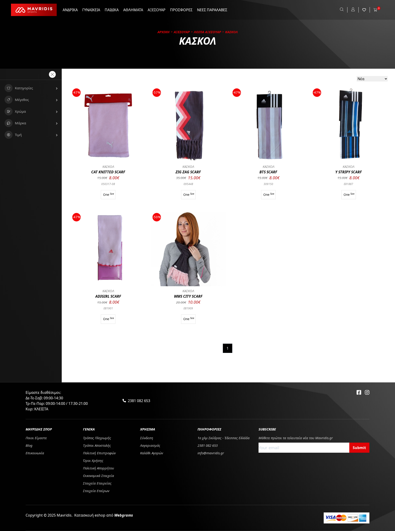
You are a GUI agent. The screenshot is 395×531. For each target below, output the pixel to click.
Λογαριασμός (150, 445)
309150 (268, 184)
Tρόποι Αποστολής (97, 445)
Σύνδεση (146, 438)
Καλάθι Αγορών (151, 453)
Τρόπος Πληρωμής (97, 438)
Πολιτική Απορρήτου (98, 468)
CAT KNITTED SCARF (108, 171)
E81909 (188, 308)
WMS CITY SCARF (188, 296)
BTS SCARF (268, 171)
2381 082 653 (139, 400)
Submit (359, 447)
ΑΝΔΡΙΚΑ (70, 9)
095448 (188, 184)
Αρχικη (163, 32)
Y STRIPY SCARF (348, 171)
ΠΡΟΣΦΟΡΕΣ (181, 9)
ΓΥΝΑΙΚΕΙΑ (91, 9)
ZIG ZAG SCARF (188, 171)
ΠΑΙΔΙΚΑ (112, 9)
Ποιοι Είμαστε (36, 438)
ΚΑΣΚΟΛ (108, 166)
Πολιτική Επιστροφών (99, 453)
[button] (31, 88)
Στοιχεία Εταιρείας (97, 483)
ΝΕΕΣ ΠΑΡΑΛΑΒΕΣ (212, 9)
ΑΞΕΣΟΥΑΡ (156, 9)
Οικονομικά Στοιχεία (98, 475)
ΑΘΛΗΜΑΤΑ (133, 9)
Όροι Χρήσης (93, 460)
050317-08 (108, 184)
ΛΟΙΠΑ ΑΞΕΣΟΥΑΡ (207, 32)
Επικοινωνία (35, 453)
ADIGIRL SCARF (108, 296)
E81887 (348, 184)
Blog (29, 445)
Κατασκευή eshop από (103, 515)
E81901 (108, 308)
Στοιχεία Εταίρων (96, 490)
